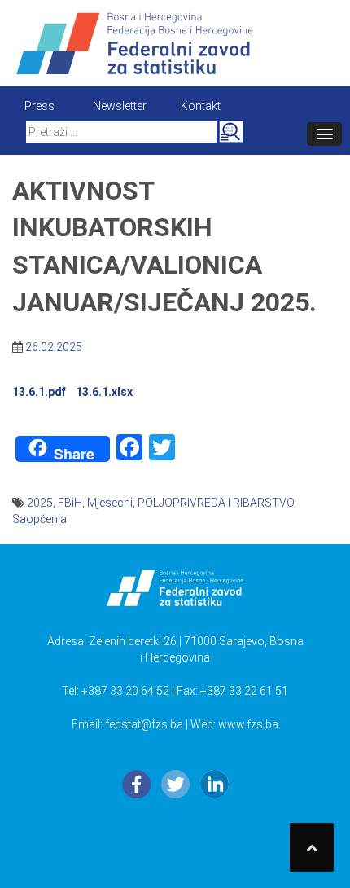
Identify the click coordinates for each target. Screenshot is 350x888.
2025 (40, 502)
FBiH (70, 502)
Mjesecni (110, 502)
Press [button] (39, 105)
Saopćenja (39, 518)
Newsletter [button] (120, 105)
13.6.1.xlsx (104, 391)
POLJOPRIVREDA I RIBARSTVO (216, 502)
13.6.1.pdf (41, 391)
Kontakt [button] (201, 105)
